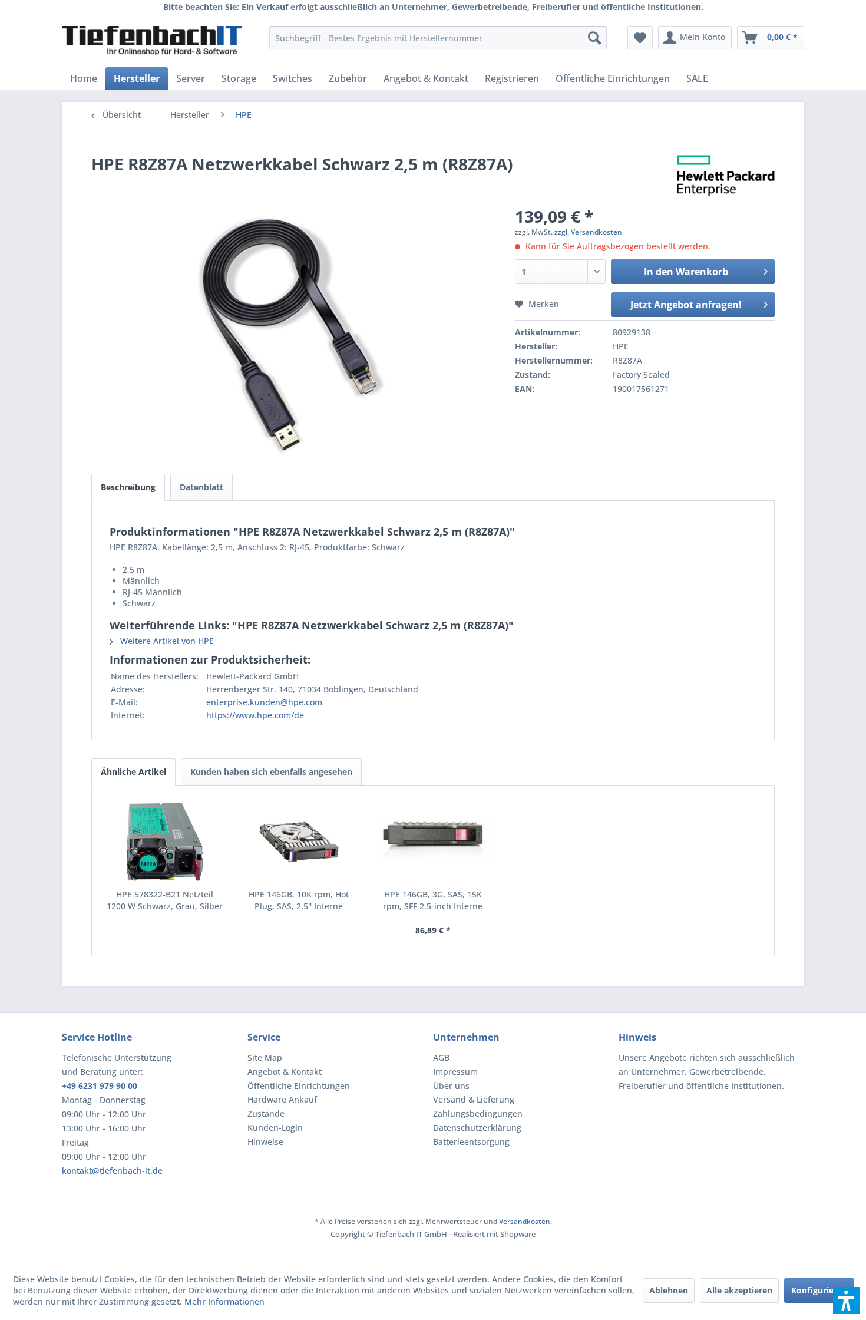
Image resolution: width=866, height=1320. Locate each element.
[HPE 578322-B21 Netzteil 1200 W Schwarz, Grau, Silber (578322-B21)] (165, 841)
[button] (846, 1300)
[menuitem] (438, 38)
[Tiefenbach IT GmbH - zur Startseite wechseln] (152, 40)
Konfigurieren (819, 1290)
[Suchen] (594, 38)
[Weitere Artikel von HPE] (726, 175)
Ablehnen (668, 1290)
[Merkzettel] (640, 38)
